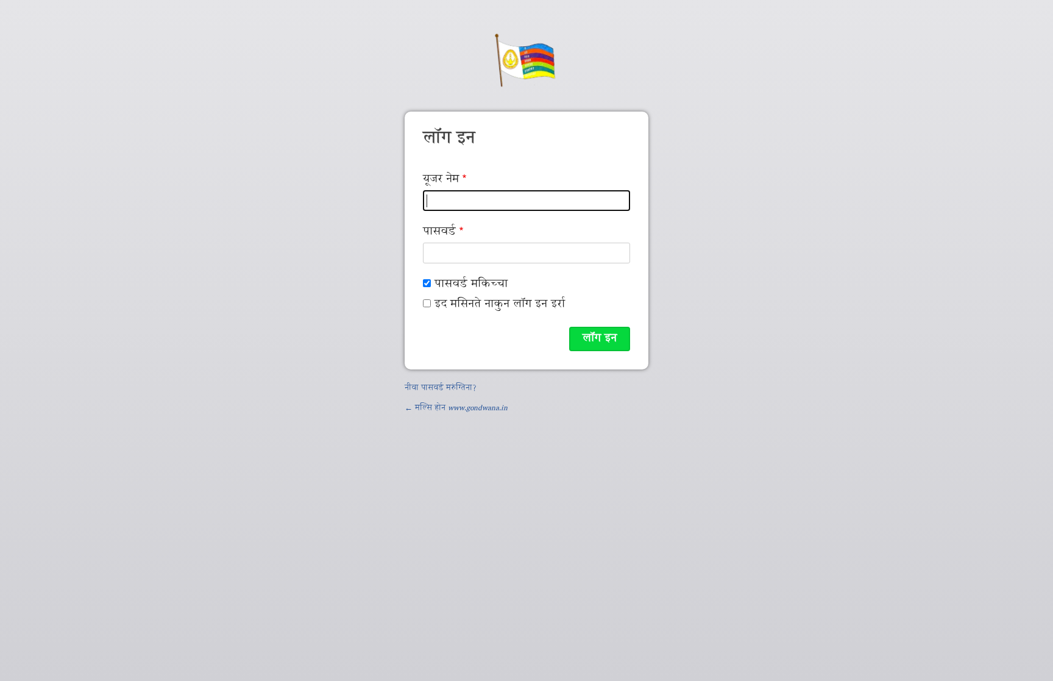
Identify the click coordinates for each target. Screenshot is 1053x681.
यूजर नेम (441, 179)
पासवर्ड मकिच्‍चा (471, 284)
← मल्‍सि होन (456, 408)
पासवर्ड (439, 232)
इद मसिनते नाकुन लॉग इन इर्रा (499, 304)
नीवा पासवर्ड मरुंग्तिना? (441, 388)
